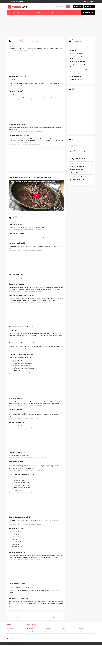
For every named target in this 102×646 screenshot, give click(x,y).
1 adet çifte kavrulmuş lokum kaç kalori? (78, 146)
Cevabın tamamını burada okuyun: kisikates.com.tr (31, 99)
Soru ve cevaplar (49, 12)
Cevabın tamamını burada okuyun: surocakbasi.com (32, 131)
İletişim (91, 1)
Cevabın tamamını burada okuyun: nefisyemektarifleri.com (33, 280)
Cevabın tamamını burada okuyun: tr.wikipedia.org (31, 52)
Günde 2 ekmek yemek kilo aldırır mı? (78, 65)
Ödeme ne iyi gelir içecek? (58, 617)
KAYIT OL (89, 6)
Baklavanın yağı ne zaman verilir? (78, 61)
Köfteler (80, 631)
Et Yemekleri (31, 631)
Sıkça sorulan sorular (22, 41)
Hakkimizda (11, 631)
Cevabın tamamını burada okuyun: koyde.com (30, 418)
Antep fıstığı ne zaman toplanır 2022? (79, 47)
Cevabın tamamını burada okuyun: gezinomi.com (31, 405)
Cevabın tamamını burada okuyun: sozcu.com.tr (31, 559)
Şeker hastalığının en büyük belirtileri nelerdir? (79, 180)
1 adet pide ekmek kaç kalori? (77, 79)
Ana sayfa (11, 12)
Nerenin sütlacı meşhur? (76, 76)
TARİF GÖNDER (89, 13)
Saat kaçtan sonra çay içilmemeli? (78, 69)
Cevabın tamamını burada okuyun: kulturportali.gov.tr (32, 470)
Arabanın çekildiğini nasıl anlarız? (78, 172)
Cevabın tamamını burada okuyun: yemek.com (31, 350)
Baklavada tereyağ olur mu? (76, 73)
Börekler (47, 631)
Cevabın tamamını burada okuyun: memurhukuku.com (32, 594)
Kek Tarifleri (64, 631)
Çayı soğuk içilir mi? (75, 50)
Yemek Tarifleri (21, 12)
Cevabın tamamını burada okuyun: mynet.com (30, 144)
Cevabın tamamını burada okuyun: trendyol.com (31, 291)
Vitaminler (31, 12)
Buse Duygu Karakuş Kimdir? (77, 169)
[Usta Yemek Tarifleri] (18, 6)
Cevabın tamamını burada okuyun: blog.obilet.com (31, 492)
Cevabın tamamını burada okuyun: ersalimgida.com (32, 524)
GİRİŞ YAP (78, 6)
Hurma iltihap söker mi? (76, 155)
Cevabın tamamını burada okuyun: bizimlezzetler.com (32, 239)
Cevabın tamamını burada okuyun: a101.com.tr (31, 229)
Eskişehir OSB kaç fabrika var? (77, 166)
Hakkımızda (85, 1)
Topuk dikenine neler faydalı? (77, 176)
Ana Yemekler (31, 635)
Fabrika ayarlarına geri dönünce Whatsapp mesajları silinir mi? (77, 150)
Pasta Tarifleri (48, 628)
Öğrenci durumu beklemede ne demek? (77, 159)
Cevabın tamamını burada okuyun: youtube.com (31, 427)
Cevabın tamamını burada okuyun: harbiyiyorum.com (32, 87)
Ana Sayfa (15, 41)
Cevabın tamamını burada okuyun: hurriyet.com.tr (31, 339)
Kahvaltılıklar (48, 635)
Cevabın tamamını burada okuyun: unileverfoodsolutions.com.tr (34, 302)
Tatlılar (63, 628)
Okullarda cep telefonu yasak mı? (78, 163)
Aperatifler (30, 628)
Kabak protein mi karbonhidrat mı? (16, 617)
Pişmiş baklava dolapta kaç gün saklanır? (77, 57)
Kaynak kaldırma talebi (15, 52)
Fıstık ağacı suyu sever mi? (76, 53)
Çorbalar (81, 628)
